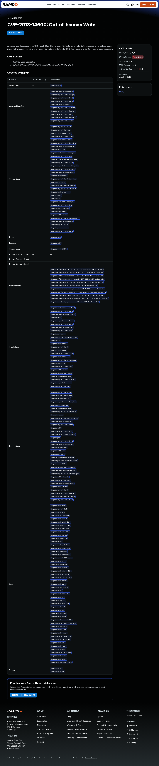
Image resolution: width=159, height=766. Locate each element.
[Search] (127, 5)
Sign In (100, 717)
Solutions (11, 730)
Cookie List (60, 758)
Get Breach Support (16, 746)
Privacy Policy (32, 758)
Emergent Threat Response (79, 721)
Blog (69, 717)
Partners (82, 4)
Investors (41, 738)
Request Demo (148, 4)
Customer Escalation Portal (109, 738)
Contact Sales (13, 748)
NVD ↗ (122, 92)
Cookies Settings (91, 758)
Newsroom (42, 725)
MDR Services (13, 727)
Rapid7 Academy (104, 733)
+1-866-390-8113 (134, 715)
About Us (41, 717)
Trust (52, 758)
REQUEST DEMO (15, 33)
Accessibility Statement (75, 758)
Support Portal (103, 721)
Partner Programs (45, 733)
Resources (71, 4)
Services (61, 4)
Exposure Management (17, 724)
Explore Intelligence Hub (23, 695)
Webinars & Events (75, 725)
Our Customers (44, 729)
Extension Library (104, 729)
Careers (40, 742)
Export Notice (43, 758)
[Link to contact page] (132, 5)
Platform (51, 4)
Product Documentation (107, 725)
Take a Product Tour (16, 743)
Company (92, 4)
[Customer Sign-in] (137, 5)
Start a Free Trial (14, 740)
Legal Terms (20, 758)
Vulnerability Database (77, 733)
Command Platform (16, 721)
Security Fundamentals (77, 738)
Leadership (42, 721)
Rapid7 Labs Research (77, 729)
